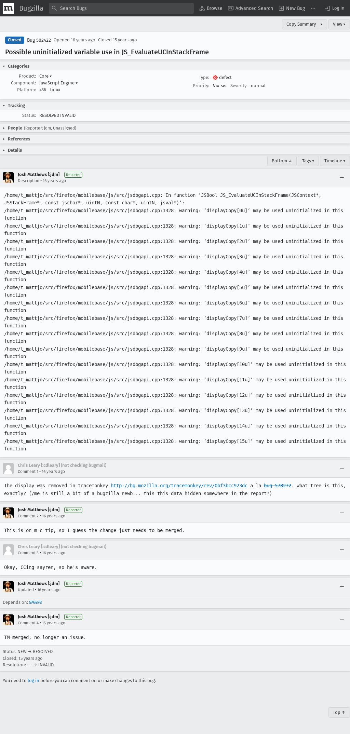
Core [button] (45, 76)
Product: (27, 76)
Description (28, 180)
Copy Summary (301, 24)
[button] (334, 8)
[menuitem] (211, 8)
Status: (29, 115)
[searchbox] (121, 8)
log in (33, 680)
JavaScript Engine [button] (58, 82)
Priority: (201, 85)
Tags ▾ (308, 160)
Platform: (26, 89)
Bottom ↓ (282, 160)
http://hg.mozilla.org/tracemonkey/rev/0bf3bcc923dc (179, 485)
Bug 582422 (39, 40)
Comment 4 (28, 623)
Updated (26, 589)
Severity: (238, 85)
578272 (35, 602)
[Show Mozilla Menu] (8, 8)
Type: (204, 77)
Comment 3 (28, 552)
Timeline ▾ (335, 160)
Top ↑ (339, 712)
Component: (23, 82)
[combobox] (121, 8)
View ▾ (339, 24)
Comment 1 (28, 471)
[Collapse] (341, 177)
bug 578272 (277, 485)
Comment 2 (28, 516)
